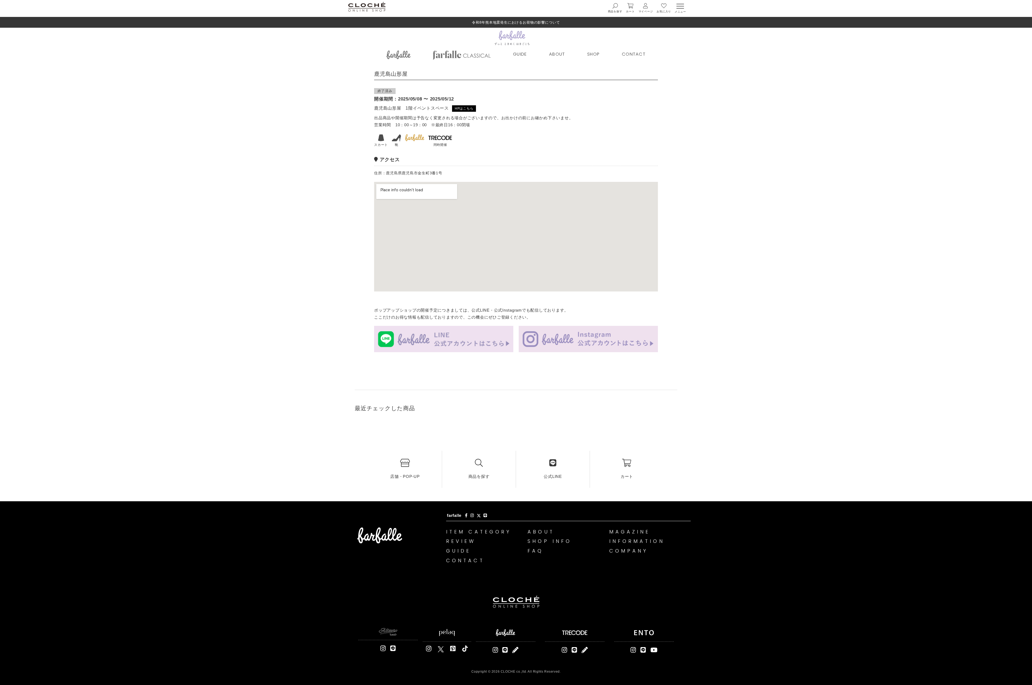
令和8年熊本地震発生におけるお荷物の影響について (516, 22)
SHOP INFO (550, 541)
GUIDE (520, 54)
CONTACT (634, 54)
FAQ (535, 550)
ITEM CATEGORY (478, 531)
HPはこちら (464, 108)
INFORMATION (637, 541)
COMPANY (628, 550)
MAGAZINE (629, 531)
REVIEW (461, 541)
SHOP (593, 54)
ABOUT (557, 54)
